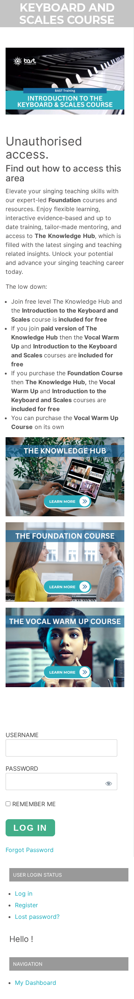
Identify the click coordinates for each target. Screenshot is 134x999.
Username (22, 735)
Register (26, 905)
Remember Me (33, 804)
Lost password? (37, 916)
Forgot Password (30, 850)
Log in (23, 893)
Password (22, 768)
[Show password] (108, 783)
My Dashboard (35, 982)
